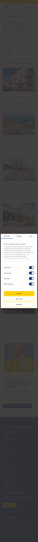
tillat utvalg (19, 299)
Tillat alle (19, 293)
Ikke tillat (19, 304)
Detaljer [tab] (19, 236)
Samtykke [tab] (7, 236)
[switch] (31, 273)
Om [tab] (31, 236)
